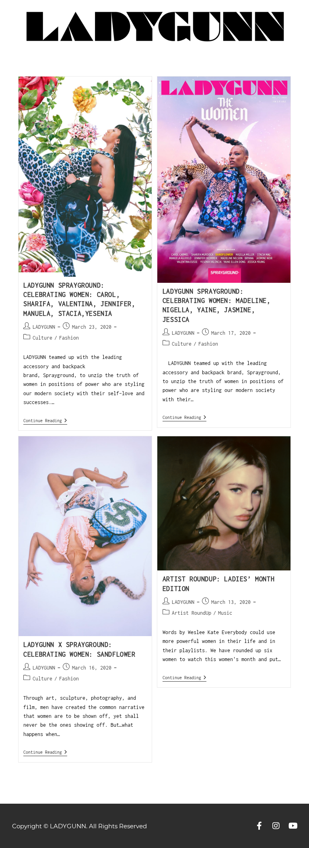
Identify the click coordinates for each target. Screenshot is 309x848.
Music (225, 613)
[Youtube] (293, 826)
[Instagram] (276, 826)
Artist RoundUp (191, 613)
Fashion (69, 338)
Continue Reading (45, 420)
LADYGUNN (44, 327)
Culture (42, 338)
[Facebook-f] (259, 826)
